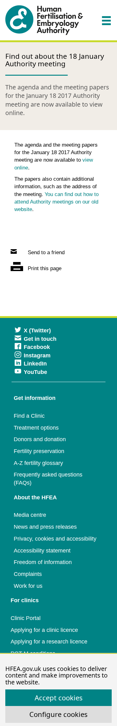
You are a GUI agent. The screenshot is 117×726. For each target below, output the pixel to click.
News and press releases (45, 527)
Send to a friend (45, 252)
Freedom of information (43, 562)
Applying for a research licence (49, 641)
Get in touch (40, 339)
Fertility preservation (39, 451)
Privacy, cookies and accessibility (55, 539)
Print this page (43, 268)
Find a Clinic (29, 416)
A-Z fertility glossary (38, 463)
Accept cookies (59, 697)
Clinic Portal (26, 618)
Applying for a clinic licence (44, 630)
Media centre (30, 515)
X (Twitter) (37, 330)
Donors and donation (40, 439)
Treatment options (36, 428)
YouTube (35, 372)
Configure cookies (58, 714)
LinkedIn (35, 363)
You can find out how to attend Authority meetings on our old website (56, 202)
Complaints (28, 574)
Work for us (28, 586)
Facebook (37, 347)
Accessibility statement (42, 550)
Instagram (37, 355)
